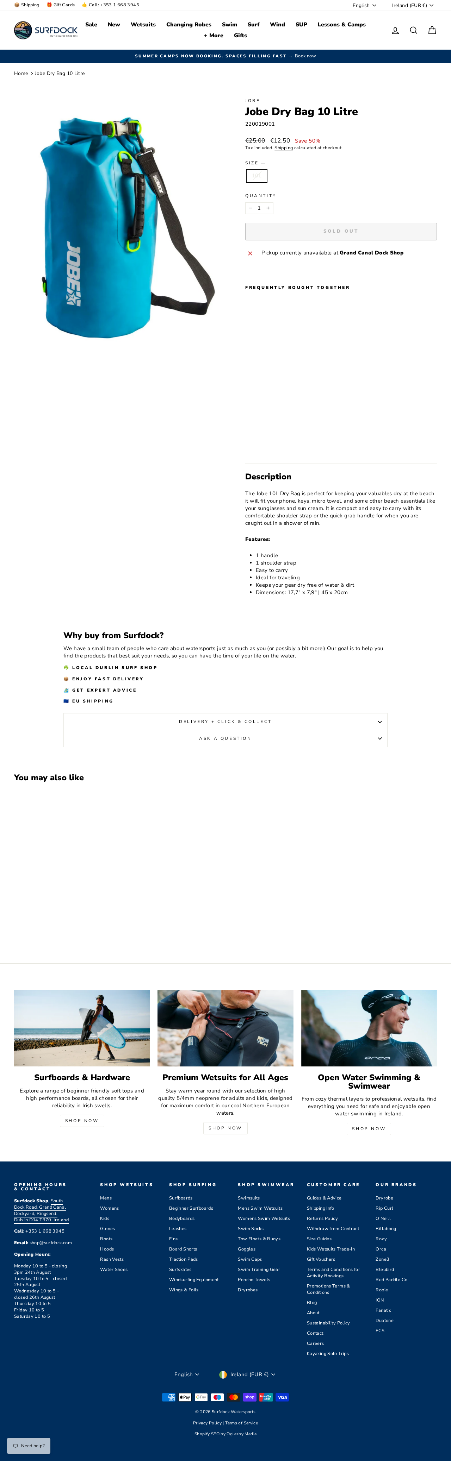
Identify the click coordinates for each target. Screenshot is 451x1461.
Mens (106, 1198)
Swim (229, 25)
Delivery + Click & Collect (225, 721)
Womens (109, 1208)
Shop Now (82, 1120)
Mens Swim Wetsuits (260, 1208)
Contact (315, 1333)
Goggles (246, 1249)
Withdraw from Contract (333, 1229)
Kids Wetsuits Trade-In (331, 1249)
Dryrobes (248, 1290)
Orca (381, 1249)
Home (21, 73)
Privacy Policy (208, 1423)
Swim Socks (251, 1229)
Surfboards (181, 1198)
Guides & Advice (324, 1198)
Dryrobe (384, 1198)
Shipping (283, 148)
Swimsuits (249, 1198)
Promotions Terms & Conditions (328, 1289)
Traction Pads (183, 1259)
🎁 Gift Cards (61, 5)
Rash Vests (112, 1259)
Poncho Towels (254, 1280)
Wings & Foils (184, 1290)
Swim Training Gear (259, 1269)
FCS (380, 1331)
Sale (91, 25)
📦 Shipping (26, 5)
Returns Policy (322, 1218)
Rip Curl (384, 1208)
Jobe (252, 100)
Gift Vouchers (321, 1259)
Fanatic (383, 1310)
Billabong (386, 1229)
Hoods (107, 1249)
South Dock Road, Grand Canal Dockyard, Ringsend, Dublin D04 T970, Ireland (41, 1210)
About (313, 1313)
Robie (382, 1290)
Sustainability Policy (328, 1323)
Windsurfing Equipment (194, 1280)
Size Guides (319, 1239)
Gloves (107, 1229)
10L (256, 175)
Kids (104, 1218)
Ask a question (225, 738)
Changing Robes (188, 25)
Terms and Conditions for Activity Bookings (333, 1272)
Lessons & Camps (342, 25)
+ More (213, 35)
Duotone (385, 1320)
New (114, 25)
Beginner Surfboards (191, 1208)
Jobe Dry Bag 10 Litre (60, 73)
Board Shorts (183, 1249)
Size (255, 163)
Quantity (261, 196)
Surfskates (180, 1269)
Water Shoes (114, 1269)
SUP (301, 25)
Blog (312, 1302)
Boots (106, 1239)
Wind (277, 25)
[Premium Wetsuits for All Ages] (225, 1028)
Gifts (240, 35)
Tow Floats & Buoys (259, 1239)
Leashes (178, 1229)
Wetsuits (143, 25)
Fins (173, 1239)
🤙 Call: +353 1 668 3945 (110, 5)
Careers (315, 1343)
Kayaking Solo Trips (328, 1353)
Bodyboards (182, 1218)
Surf (253, 25)
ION (380, 1300)
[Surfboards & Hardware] (82, 1028)
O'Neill (383, 1218)
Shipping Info (320, 1208)
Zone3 (382, 1259)
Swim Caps (250, 1259)
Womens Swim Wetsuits (264, 1218)
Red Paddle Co (391, 1280)
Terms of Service (241, 1423)
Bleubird (385, 1269)
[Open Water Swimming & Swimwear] (369, 1028)
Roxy (381, 1239)
